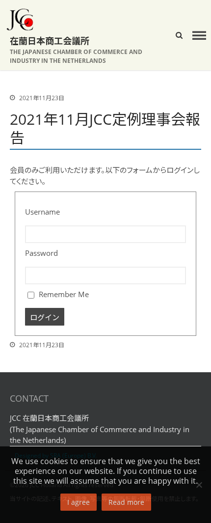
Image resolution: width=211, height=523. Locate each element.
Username (42, 212)
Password (41, 253)
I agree (78, 502)
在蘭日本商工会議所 (49, 41)
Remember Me (63, 294)
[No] (199, 485)
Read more (126, 502)
